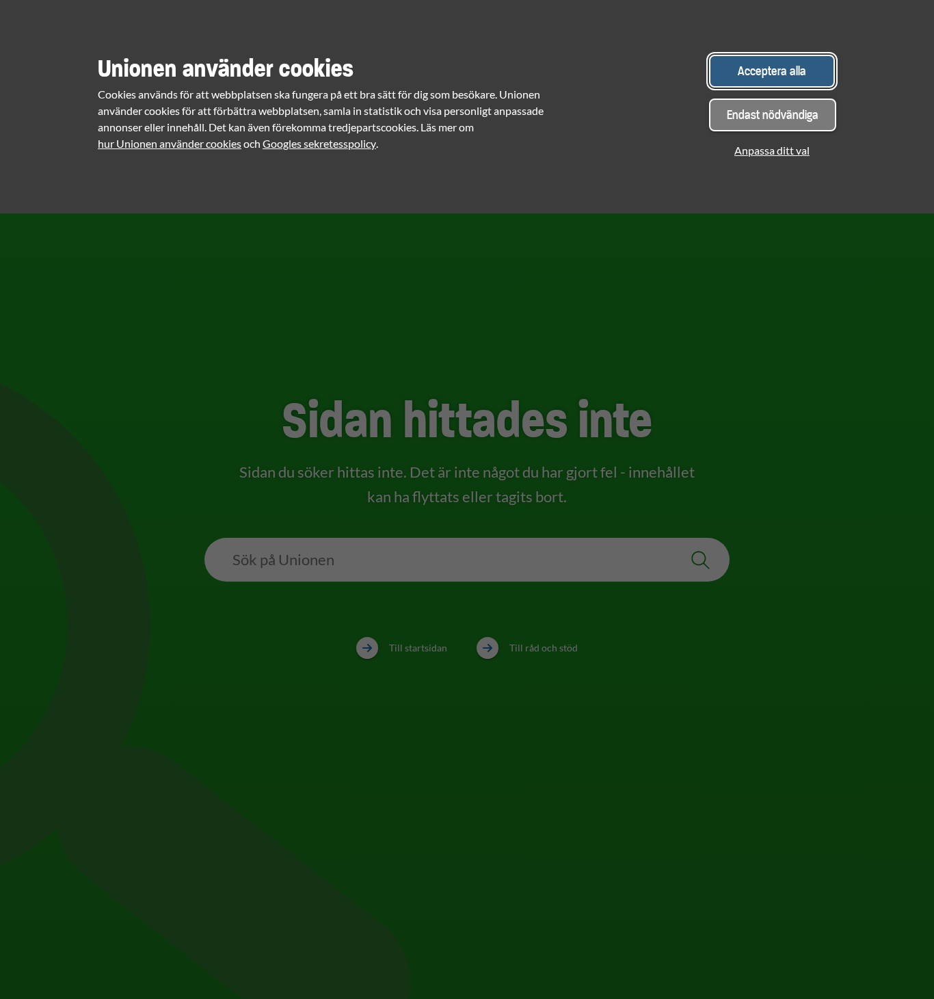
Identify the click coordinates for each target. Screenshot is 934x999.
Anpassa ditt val (772, 150)
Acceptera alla (772, 70)
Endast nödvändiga (772, 114)
